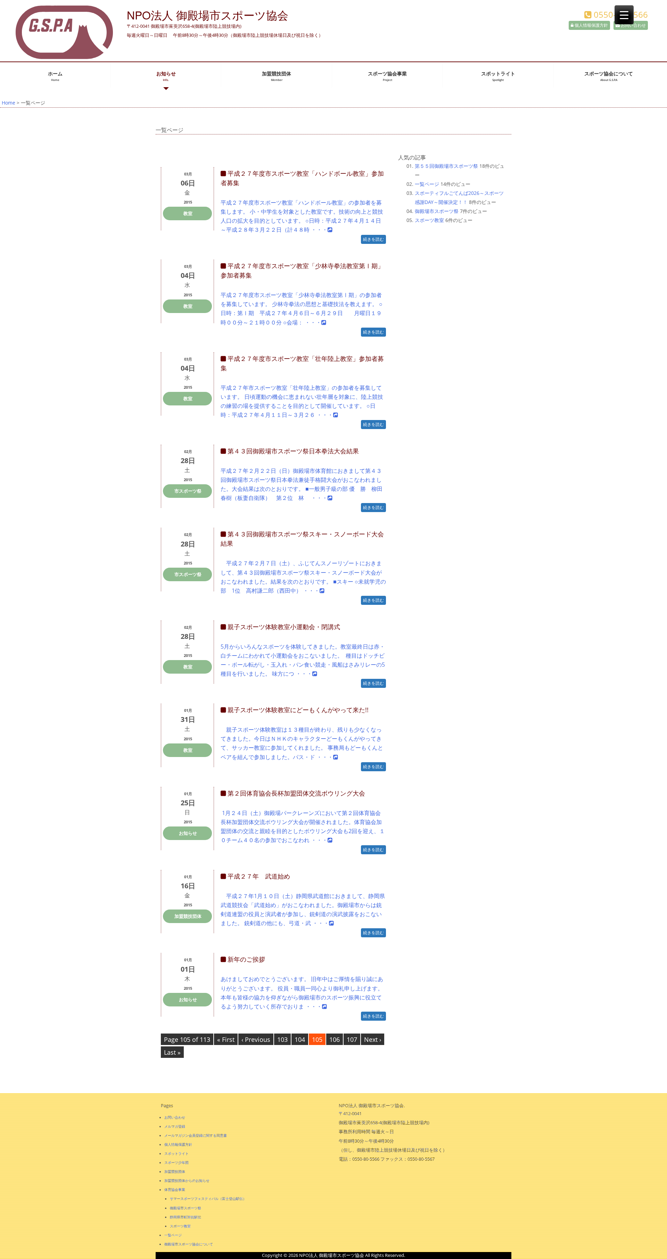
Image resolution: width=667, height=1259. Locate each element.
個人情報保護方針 (591, 25)
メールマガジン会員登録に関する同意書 (195, 1135)
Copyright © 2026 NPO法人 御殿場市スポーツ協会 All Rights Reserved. (333, 1255)
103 (282, 1039)
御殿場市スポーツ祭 (437, 211)
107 (352, 1039)
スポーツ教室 (429, 220)
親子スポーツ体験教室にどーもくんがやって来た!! (297, 710)
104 (300, 1039)
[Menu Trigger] (624, 14)
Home (8, 102)
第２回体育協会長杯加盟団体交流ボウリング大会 (295, 793)
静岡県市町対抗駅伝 (185, 1217)
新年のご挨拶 (245, 959)
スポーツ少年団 (176, 1162)
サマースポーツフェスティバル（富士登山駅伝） (208, 1198)
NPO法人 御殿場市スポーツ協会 (207, 15)
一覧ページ (427, 184)
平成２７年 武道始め (258, 876)
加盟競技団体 (276, 76)
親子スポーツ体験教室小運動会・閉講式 (283, 627)
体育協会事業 (174, 1189)
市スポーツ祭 (187, 491)
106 (334, 1039)
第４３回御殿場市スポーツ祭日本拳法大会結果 (292, 451)
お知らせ (166, 76)
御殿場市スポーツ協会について (188, 1244)
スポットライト (498, 76)
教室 (187, 213)
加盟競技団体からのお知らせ (186, 1180)
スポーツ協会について (608, 76)
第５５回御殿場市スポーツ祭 (446, 166)
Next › (372, 1039)
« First (225, 1039)
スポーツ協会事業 (387, 76)
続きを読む (373, 239)
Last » (172, 1052)
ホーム (55, 76)
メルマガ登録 (174, 1126)
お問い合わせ (633, 25)
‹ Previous (255, 1039)
